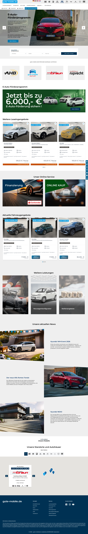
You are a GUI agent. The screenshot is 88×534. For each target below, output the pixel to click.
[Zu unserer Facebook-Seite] (66, 504)
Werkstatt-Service (52, 515)
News (34, 507)
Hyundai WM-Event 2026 (60, 341)
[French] (38, 0)
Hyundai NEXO (56, 412)
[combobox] (19, 53)
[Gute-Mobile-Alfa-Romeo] (49, 1)
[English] (35, 0)
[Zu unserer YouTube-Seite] (73, 504)
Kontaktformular (36, 503)
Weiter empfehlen (32, 8)
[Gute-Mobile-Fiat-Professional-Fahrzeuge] (83, 1)
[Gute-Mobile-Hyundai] (62, 2)
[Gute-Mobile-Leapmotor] (75, 2)
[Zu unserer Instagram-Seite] (70, 504)
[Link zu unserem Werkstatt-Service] (15, 294)
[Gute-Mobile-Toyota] (57, 2)
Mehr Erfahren (75, 109)
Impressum (35, 513)
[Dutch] (40, 0)
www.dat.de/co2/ (74, 526)
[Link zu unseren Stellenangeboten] (72, 294)
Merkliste (21, 8)
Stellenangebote (52, 513)
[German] (33, 0)
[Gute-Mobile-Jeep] (71, 2)
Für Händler (48, 5)
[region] (44, 28)
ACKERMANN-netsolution (53, 532)
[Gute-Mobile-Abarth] (53, 1)
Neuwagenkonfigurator (54, 511)
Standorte (13, 8)
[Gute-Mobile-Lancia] (80, 1)
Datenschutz (35, 509)
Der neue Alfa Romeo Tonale (17, 378)
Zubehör (39, 5)
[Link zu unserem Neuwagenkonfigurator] (44, 294)
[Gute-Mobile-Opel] (67, 2)
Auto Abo (22, 5)
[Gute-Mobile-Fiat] (45, 1)
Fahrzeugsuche (52, 505)
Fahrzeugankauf (31, 5)
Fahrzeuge (16, 5)
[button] (28, 73)
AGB (34, 511)
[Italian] (37, 0)
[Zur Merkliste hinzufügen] (28, 123)
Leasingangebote (7, 5)
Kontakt (5, 8)
